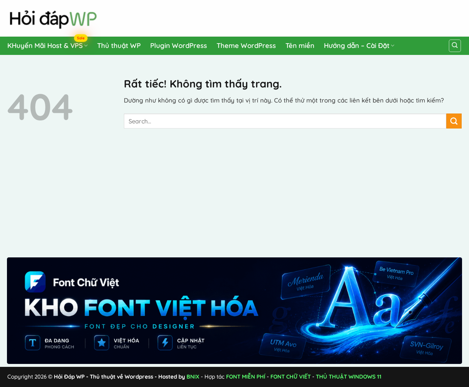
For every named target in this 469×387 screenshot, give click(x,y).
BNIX (193, 376)
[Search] (455, 46)
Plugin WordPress (178, 45)
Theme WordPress (246, 45)
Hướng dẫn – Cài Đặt (356, 45)
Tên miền (299, 45)
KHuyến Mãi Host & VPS (46, 44)
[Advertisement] (322, 16)
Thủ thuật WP (119, 45)
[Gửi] (454, 121)
